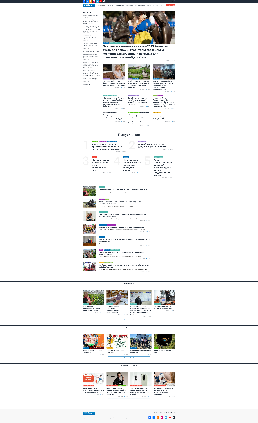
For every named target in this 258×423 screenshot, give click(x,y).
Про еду (101, 262)
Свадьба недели (158, 157)
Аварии (105, 112)
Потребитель (122, 385)
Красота (95, 157)
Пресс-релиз (157, 112)
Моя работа (114, 95)
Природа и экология (134, 112)
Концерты (85, 347)
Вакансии (102, 187)
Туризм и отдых (114, 42)
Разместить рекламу (169, 412)
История (155, 5)
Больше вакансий (129, 320)
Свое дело (149, 5)
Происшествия (110, 5)
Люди (130, 78)
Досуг (101, 249)
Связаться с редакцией (155, 412)
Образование (103, 224)
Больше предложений (129, 399)
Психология (107, 78)
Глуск (155, 95)
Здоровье (95, 141)
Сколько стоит (109, 262)
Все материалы (171, 5)
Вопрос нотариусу (133, 95)
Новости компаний (139, 5)
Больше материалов (116, 276)
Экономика (123, 42)
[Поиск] (174, 1)
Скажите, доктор (112, 141)
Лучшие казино (119, 5)
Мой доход (106, 95)
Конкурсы (109, 347)
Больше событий (129, 357)
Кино (156, 347)
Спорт (107, 199)
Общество (106, 42)
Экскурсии (133, 347)
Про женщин (102, 141)
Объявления (129, 5)
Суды (162, 78)
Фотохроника (111, 224)
